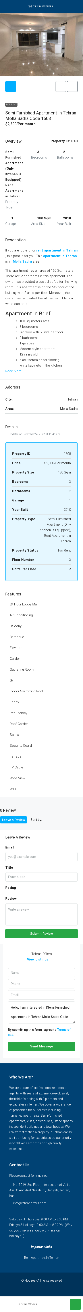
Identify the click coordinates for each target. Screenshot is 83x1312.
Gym (13, 680)
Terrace (15, 756)
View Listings (37, 959)
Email (9, 847)
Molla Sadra (22, 261)
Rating (10, 888)
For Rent (11, 104)
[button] (61, 86)
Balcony (15, 626)
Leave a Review (13, 820)
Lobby (14, 702)
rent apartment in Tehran (57, 250)
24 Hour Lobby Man (24, 604)
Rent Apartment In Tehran (41, 1257)
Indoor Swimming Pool (26, 691)
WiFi (13, 789)
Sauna (14, 735)
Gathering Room (22, 670)
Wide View (17, 778)
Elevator (16, 648)
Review (11, 899)
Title (9, 868)
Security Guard (21, 746)
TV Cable (16, 767)
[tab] (10, 86)
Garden (15, 659)
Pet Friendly (18, 713)
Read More (13, 371)
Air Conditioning (21, 615)
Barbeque (17, 637)
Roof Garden (19, 724)
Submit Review (41, 934)
